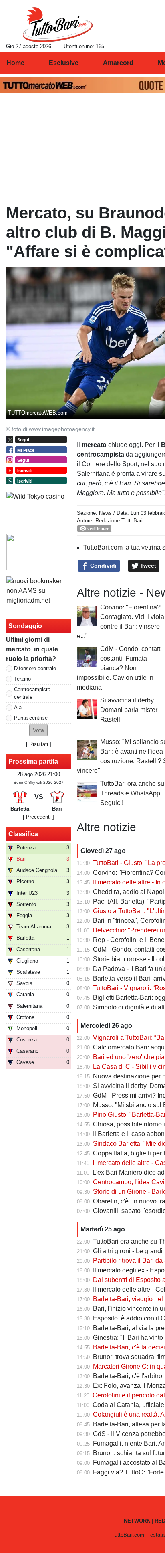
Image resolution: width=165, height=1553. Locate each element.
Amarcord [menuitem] (118, 62)
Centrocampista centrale (32, 693)
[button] (38, 730)
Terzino (22, 679)
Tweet (147, 565)
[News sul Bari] (57, 24)
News (105, 513)
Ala (18, 707)
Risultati (38, 744)
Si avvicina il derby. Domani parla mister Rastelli (128, 710)
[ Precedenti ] (38, 817)
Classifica (23, 834)
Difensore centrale (35, 668)
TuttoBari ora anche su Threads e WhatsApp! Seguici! (132, 793)
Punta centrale (31, 718)
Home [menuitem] (15, 62)
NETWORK (137, 1521)
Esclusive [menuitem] (63, 62)
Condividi (103, 565)
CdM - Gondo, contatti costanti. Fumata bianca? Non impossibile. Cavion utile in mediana (119, 668)
